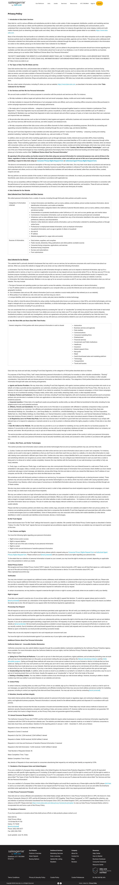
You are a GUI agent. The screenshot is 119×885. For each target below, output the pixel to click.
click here (108, 783)
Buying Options (34, 859)
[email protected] (13, 601)
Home (80, 883)
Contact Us (75, 856)
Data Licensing (55, 856)
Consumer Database (99, 862)
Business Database (99, 859)
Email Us (11, 859)
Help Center (96, 853)
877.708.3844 (19, 856)
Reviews (74, 862)
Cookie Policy (54, 877)
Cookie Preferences (77, 877)
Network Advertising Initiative (87, 659)
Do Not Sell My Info (99, 877)
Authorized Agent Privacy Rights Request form (81, 161)
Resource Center (98, 865)
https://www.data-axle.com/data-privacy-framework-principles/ (53, 803)
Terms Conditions (13, 877)
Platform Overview (35, 853)
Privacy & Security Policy (37, 877)
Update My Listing (56, 859)
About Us (74, 853)
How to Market (97, 856)
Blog (72, 859)
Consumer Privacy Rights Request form (50, 161)
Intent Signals (33, 856)
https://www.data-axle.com (66, 84)
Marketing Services (56, 853)
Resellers (53, 862)
